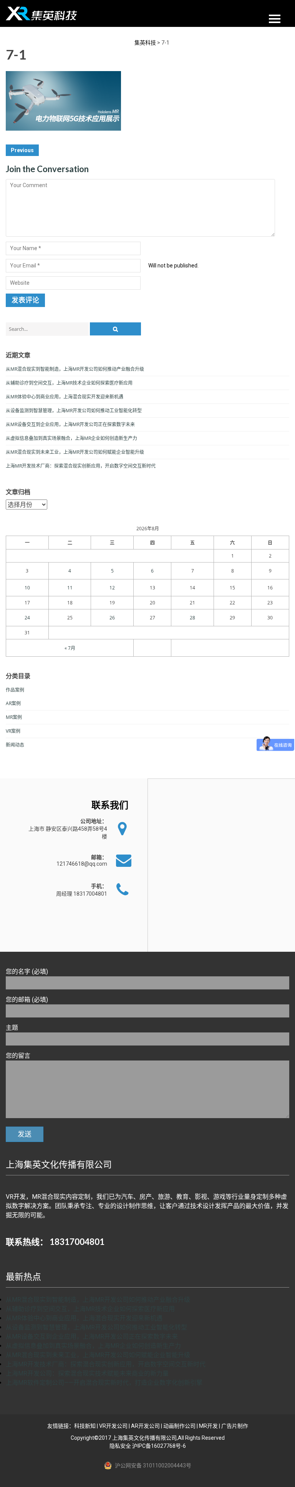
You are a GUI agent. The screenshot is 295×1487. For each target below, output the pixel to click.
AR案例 (13, 703)
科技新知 (85, 1426)
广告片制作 (234, 1426)
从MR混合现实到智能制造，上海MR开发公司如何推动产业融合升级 (75, 369)
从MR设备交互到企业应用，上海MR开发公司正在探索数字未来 (70, 424)
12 (112, 587)
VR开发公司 (113, 1426)
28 (192, 617)
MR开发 (208, 1426)
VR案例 (13, 731)
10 (27, 587)
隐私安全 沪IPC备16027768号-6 (147, 1446)
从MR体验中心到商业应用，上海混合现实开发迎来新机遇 (64, 396)
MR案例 (14, 717)
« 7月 (70, 648)
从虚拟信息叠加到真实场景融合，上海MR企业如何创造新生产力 (71, 438)
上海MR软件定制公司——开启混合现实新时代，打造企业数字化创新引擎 (104, 1382)
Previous (22, 150)
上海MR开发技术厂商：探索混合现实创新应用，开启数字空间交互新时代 (81, 466)
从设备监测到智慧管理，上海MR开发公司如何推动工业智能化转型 (74, 410)
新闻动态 (15, 745)
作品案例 (15, 690)
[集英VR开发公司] (42, 13)
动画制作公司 (179, 1426)
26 (112, 617)
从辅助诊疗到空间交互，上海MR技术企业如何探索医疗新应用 (69, 383)
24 (27, 617)
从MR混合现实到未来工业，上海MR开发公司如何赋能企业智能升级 (75, 452)
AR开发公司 (145, 1426)
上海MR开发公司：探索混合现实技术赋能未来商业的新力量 (87, 1373)
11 (70, 587)
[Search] (115, 328)
